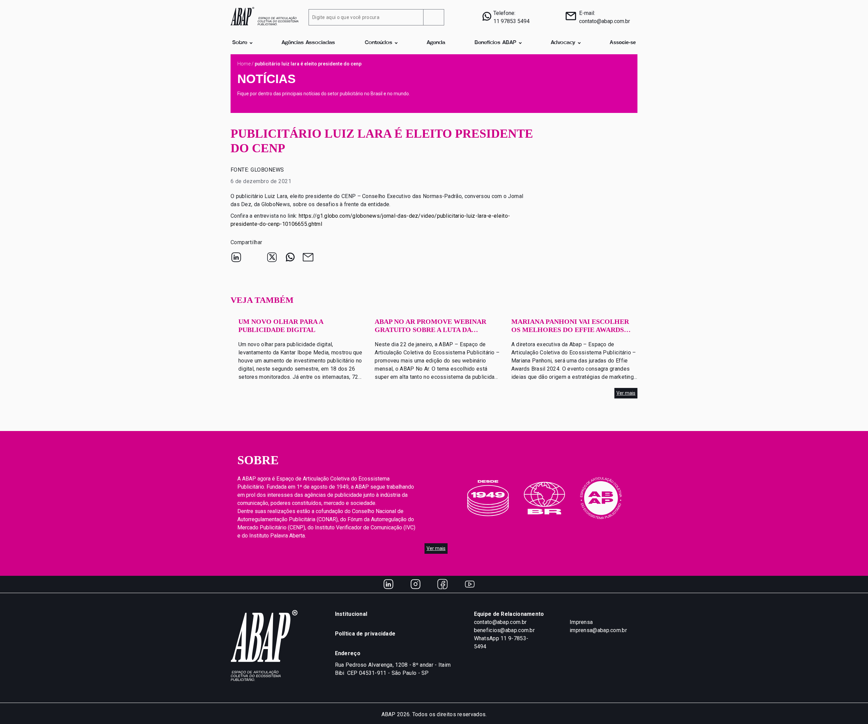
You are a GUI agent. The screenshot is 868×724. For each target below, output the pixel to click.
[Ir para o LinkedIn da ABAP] (388, 584)
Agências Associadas (308, 42)
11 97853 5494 (511, 21)
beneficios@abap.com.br (504, 630)
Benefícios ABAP (495, 42)
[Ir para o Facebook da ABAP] (442, 584)
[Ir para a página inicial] (264, 15)
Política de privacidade (365, 633)
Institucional (351, 614)
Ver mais (625, 393)
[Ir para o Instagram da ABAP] (415, 584)
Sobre (239, 42)
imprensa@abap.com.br (598, 630)
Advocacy (563, 42)
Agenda (436, 42)
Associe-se (623, 42)
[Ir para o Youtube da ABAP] (470, 584)
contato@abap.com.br (604, 21)
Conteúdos (378, 42)
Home (244, 63)
